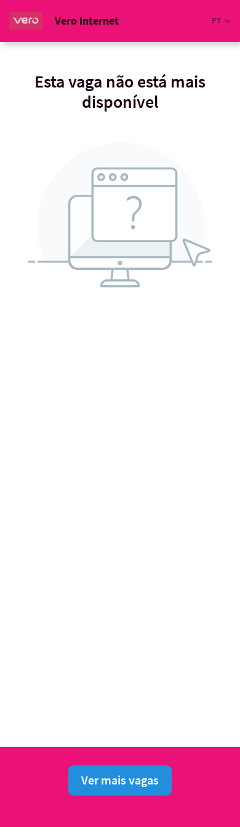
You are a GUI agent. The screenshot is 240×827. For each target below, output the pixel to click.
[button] (221, 20)
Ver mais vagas (120, 780)
